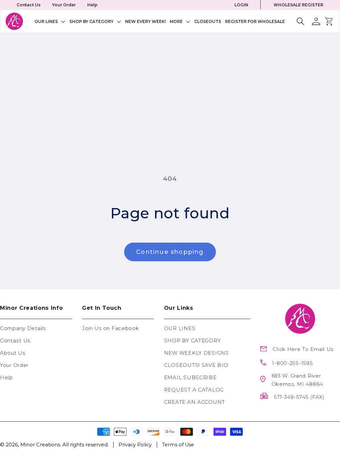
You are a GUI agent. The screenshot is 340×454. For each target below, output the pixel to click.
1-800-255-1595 (292, 363)
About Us (12, 353)
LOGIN (241, 4)
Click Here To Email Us (303, 349)
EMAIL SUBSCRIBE (190, 377)
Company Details (23, 328)
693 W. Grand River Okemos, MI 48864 (297, 380)
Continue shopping (170, 252)
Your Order (64, 4)
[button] (50, 21)
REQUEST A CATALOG (194, 390)
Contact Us (29, 4)
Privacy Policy (135, 445)
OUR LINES (179, 328)
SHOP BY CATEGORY (192, 340)
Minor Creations (40, 444)
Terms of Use (178, 445)
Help (92, 4)
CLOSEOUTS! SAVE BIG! (196, 365)
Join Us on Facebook (110, 328)
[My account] (316, 21)
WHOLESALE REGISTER (298, 4)
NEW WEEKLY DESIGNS (196, 353)
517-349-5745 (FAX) (299, 397)
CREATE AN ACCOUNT (194, 402)
